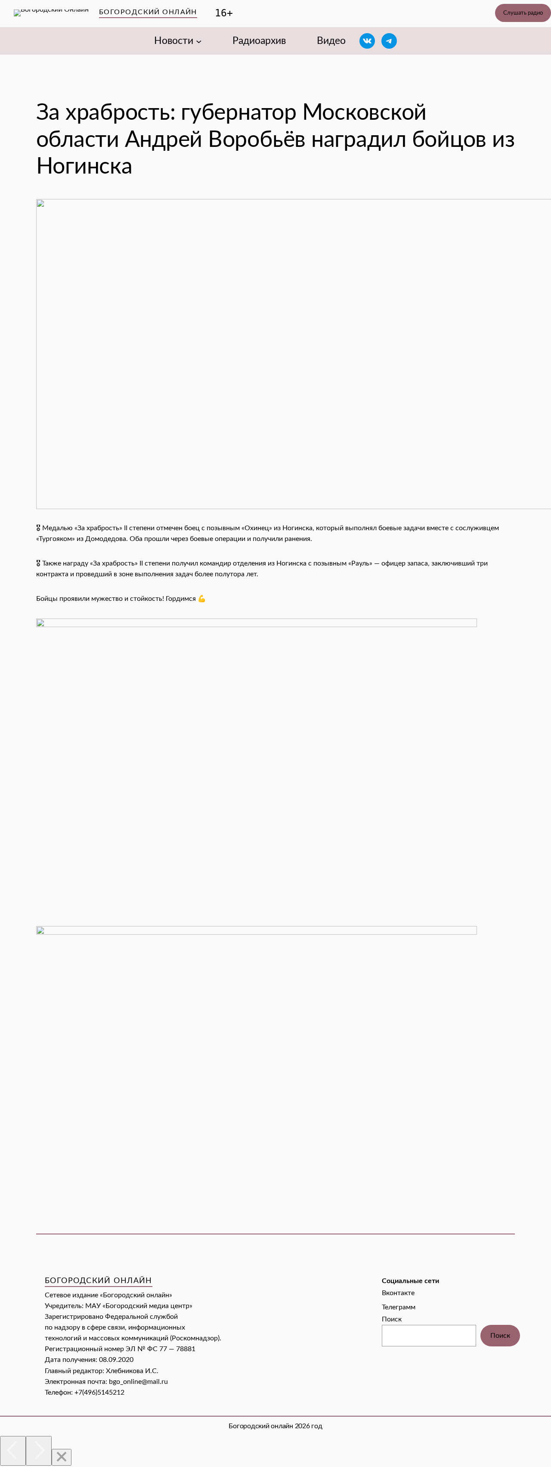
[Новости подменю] (199, 41)
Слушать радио (523, 13)
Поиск (392, 1319)
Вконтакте (398, 1293)
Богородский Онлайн (148, 12)
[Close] (61, 1457)
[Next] (39, 1451)
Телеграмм (398, 1307)
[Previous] (13, 1451)
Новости (173, 41)
